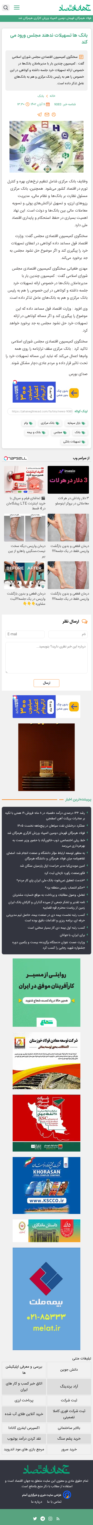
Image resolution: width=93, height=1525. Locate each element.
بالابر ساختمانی (69, 1428)
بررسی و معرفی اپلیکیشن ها (24, 1370)
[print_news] (53, 114)
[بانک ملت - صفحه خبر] (46, 1230)
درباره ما (37, 1502)
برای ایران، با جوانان (72, 935)
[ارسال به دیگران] (47, 114)
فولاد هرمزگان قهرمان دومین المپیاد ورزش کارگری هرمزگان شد (46, 833)
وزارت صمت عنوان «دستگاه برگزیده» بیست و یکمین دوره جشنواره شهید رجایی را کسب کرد (48, 945)
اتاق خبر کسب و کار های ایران (24, 1387)
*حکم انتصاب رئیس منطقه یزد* (65, 888)
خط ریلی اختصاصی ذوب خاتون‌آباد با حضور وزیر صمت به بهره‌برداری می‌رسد (50, 18)
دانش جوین (69, 1370)
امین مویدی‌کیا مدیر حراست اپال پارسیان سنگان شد (52, 866)
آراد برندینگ (69, 1387)
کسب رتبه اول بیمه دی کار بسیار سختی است (56, 928)
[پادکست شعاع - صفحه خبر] (46, 992)
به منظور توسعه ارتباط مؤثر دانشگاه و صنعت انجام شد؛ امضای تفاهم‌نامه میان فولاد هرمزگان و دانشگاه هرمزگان (46, 856)
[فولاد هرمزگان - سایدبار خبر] (46, 757)
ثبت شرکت (69, 1400)
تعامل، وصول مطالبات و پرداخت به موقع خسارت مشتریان (49, 895)
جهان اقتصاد (22, 1481)
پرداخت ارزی (24, 1400)
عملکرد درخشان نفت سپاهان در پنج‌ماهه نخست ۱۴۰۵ (51, 826)
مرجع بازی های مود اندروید (24, 1449)
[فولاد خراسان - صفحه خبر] (46, 1185)
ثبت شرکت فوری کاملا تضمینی (69, 1414)
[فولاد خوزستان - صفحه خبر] (46, 1123)
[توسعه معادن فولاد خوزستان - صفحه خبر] (46, 1060)
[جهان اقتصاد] (75, 7)
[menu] (16, 7)
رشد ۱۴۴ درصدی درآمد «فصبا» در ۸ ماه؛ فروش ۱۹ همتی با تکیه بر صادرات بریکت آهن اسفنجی (45, 815)
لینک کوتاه (81, 411)
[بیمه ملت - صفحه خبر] (46, 1299)
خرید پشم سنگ (69, 1439)
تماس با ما (54, 1502)
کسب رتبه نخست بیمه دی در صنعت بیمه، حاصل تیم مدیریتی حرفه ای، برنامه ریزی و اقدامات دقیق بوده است (45, 917)
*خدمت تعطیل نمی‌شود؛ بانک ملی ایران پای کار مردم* (50, 880)
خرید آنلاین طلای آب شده (24, 1414)
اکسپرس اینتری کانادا (24, 1428)
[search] (6, 7)
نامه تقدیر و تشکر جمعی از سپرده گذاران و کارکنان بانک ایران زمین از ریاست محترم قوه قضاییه (46, 905)
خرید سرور (69, 1449)
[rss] (58, 1519)
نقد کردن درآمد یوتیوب (24, 1439)
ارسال (46, 683)
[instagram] (50, 1519)
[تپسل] (15, 382)
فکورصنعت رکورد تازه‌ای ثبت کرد (64, 873)
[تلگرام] (39, 114)
